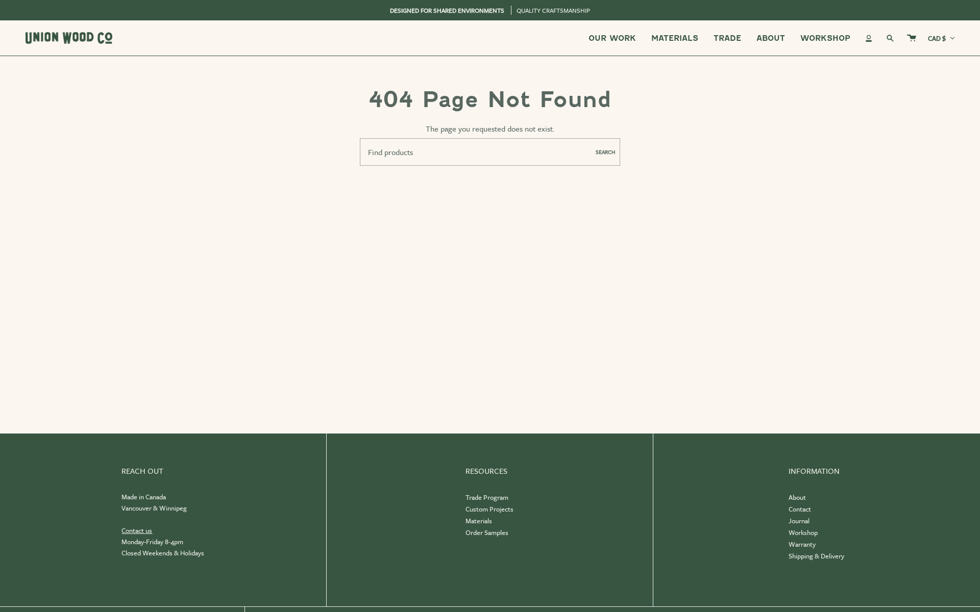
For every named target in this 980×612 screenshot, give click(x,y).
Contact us (136, 530)
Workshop (803, 532)
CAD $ (937, 38)
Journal (799, 521)
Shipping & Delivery (816, 556)
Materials (478, 521)
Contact (800, 509)
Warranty (802, 544)
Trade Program (486, 497)
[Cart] (911, 38)
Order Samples (486, 532)
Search (605, 152)
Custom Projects (489, 509)
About (797, 497)
